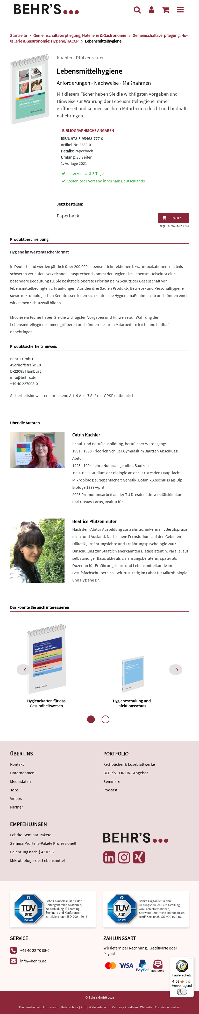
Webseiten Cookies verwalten (160, 1007)
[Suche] (137, 10)
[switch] (182, 992)
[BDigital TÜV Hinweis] (53, 909)
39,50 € (176, 218)
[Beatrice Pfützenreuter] (37, 550)
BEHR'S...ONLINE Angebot (125, 772)
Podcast (110, 789)
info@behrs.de (23, 377)
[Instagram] (124, 857)
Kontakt (17, 764)
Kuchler (65, 58)
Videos (16, 798)
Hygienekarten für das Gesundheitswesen (46, 703)
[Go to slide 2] (105, 719)
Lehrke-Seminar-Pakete (30, 834)
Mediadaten (20, 781)
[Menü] (180, 10)
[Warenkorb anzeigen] (165, 10)
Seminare (111, 781)
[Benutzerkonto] (151, 10)
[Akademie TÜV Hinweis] (146, 909)
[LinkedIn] (109, 857)
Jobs (14, 789)
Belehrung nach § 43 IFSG (32, 851)
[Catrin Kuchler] (37, 449)
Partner (16, 807)
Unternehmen (22, 772)
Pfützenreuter (90, 58)
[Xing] (139, 857)
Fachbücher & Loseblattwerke (129, 764)
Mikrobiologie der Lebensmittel (37, 860)
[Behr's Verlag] (46, 8)
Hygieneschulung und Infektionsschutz (132, 703)
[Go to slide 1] (91, 719)
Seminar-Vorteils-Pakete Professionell (43, 843)
